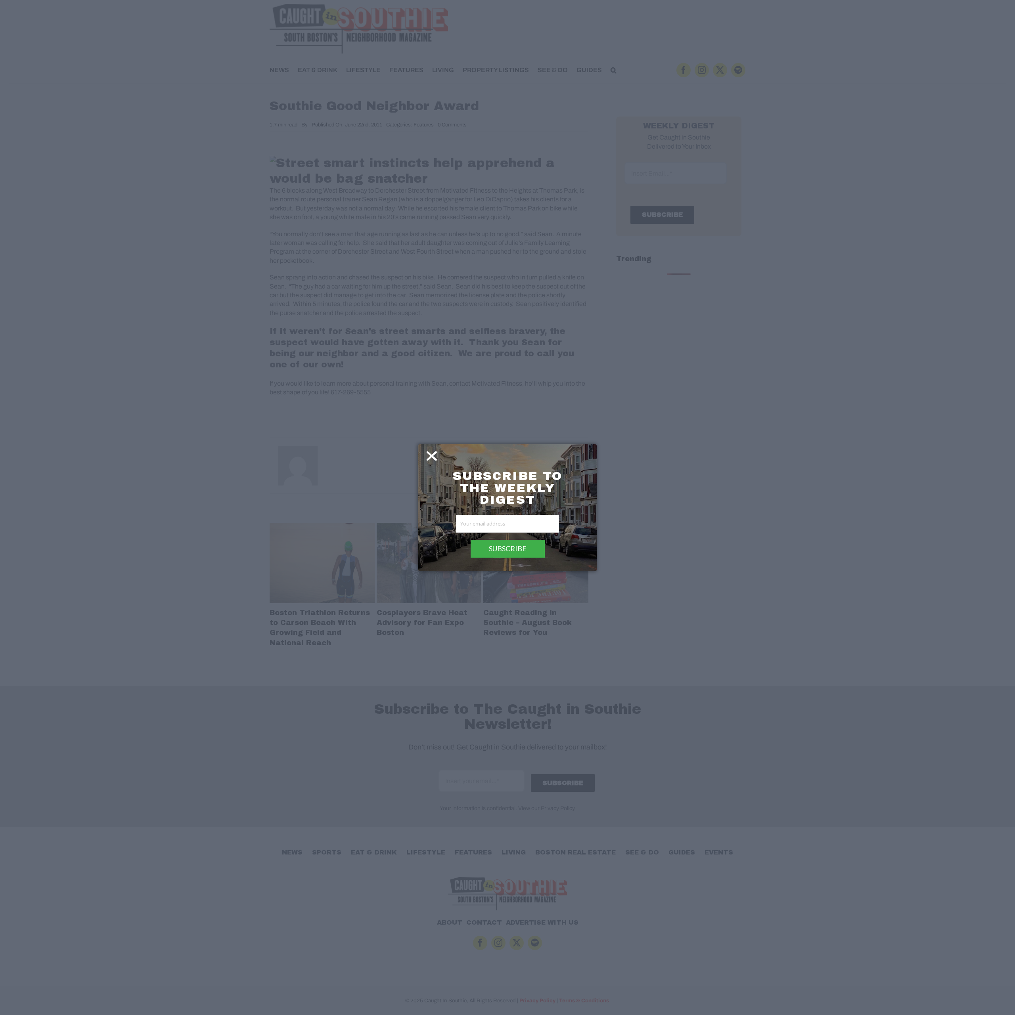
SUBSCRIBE (508, 548)
